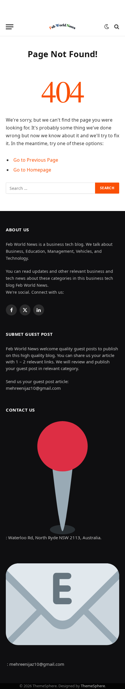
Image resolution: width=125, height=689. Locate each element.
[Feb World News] (62, 27)
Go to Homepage (32, 170)
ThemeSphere (93, 685)
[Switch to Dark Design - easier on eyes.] (106, 26)
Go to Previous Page (35, 160)
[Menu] (9, 26)
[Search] (116, 26)
